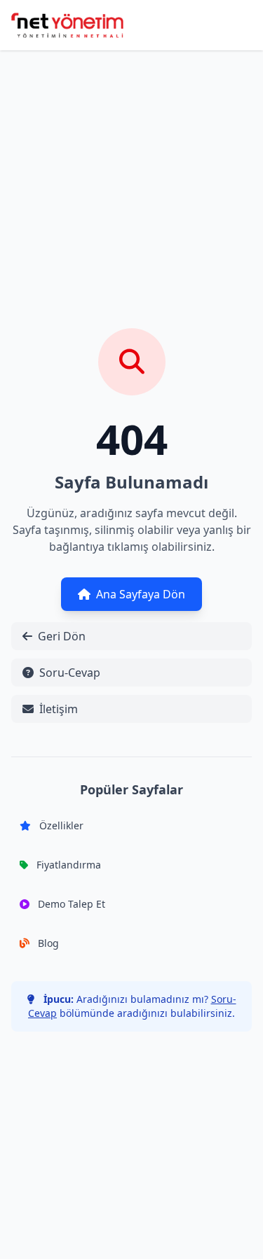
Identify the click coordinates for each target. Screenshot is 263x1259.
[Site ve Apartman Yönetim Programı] (67, 25)
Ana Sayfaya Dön (140, 594)
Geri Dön (62, 636)
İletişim (58, 709)
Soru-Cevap (69, 672)
